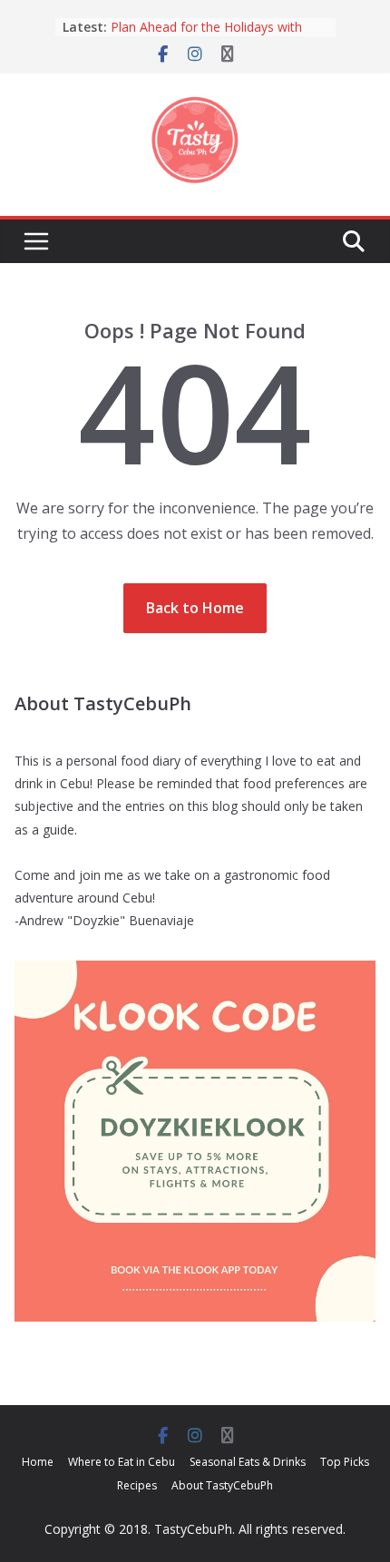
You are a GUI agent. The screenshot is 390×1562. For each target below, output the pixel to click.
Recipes (137, 1485)
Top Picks (344, 1461)
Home (38, 1461)
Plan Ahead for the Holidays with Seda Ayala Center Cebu (206, 36)
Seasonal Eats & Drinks (248, 1461)
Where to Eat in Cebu (121, 1461)
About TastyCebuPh (222, 1485)
